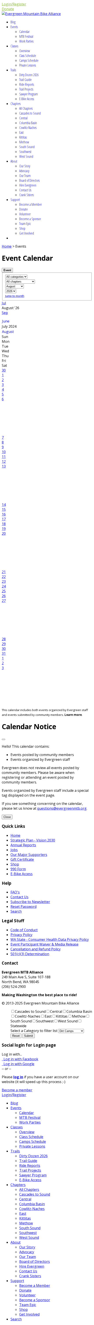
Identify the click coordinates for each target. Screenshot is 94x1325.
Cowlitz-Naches (28, 127)
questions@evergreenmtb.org (62, 808)
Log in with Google (18, 1063)
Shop (22, 228)
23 (4, 581)
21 (4, 571)
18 (4, 523)
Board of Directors (29, 180)
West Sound (26, 156)
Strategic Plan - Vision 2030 (32, 840)
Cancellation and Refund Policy (35, 949)
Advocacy (24, 170)
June (5, 321)
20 (4, 533)
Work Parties (26, 41)
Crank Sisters (26, 194)
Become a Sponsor (30, 218)
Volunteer (25, 214)
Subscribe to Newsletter (30, 901)
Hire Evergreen (27, 185)
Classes (14, 46)
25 (4, 591)
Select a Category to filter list (33, 1030)
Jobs (14, 849)
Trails (13, 70)
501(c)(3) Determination (29, 953)
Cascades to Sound (30, 113)
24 (4, 586)
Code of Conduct (24, 929)
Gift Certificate (22, 859)
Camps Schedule (28, 60)
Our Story (24, 166)
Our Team (25, 175)
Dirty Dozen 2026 (28, 74)
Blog (13, 22)
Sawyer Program (28, 94)
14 (4, 504)
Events (14, 26)
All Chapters (26, 108)
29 (4, 643)
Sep (5, 312)
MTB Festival (26, 36)
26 (4, 595)
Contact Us (25, 190)
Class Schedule (27, 55)
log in (18, 1077)
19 (4, 528)
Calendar (24, 31)
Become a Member (30, 204)
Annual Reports (23, 845)
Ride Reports (26, 84)
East (21, 132)
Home (7, 246)
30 (4, 370)
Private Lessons (27, 65)
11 (4, 456)
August (8, 331)
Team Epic (25, 223)
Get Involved (26, 233)
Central (23, 118)
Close (7, 817)
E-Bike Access (26, 98)
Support (15, 199)
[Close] (3, 739)
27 (4, 600)
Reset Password (23, 906)
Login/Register (14, 4)
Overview (24, 50)
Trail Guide (25, 79)
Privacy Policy (21, 934)
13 (4, 466)
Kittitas (23, 137)
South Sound (27, 146)
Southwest (25, 151)
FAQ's (15, 892)
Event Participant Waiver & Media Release (44, 944)
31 (4, 653)
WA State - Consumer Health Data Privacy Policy (49, 939)
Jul (4, 303)
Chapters (15, 103)
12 (4, 461)
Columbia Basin (28, 122)
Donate (8, 9)
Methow (24, 142)
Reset (16, 1035)
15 (4, 509)
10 (4, 451)
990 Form (18, 869)
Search (16, 911)
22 (4, 576)
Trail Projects (26, 89)
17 (4, 519)
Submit (28, 1035)
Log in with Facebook (20, 1059)
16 (4, 514)
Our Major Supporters (28, 854)
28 (4, 639)
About (13, 161)
